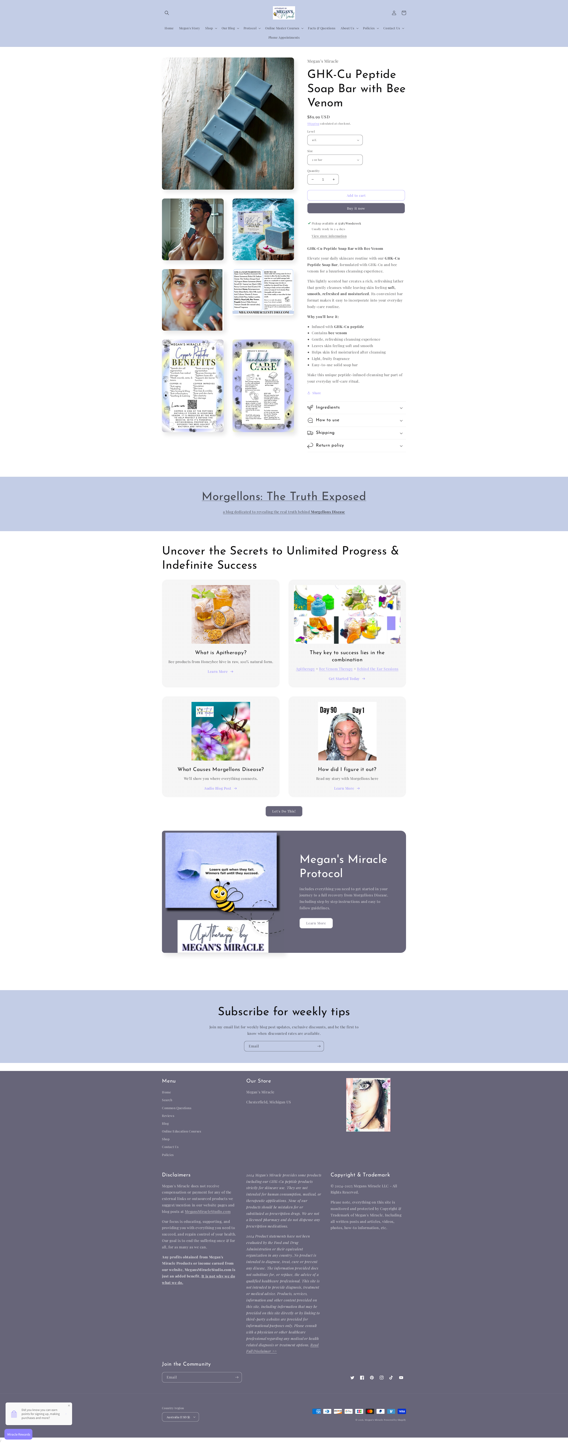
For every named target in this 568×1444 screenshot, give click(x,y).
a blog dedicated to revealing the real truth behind (267, 511)
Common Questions (176, 1108)
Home (166, 1092)
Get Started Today (344, 678)
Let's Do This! (284, 811)
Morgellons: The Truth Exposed (284, 497)
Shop (166, 1139)
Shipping (313, 123)
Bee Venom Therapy (336, 668)
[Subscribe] (319, 1046)
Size (310, 151)
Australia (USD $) (178, 1417)
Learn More (218, 671)
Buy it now (356, 208)
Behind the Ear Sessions (377, 668)
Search (167, 1100)
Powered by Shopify (395, 1419)
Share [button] (316, 393)
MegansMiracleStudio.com (208, 1211)
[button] (167, 13)
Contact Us (170, 1147)
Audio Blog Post (217, 788)
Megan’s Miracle (374, 1419)
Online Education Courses (181, 1131)
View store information (329, 236)
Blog (165, 1123)
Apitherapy (305, 668)
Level (311, 131)
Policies (168, 1155)
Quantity (313, 171)
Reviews (168, 1116)
